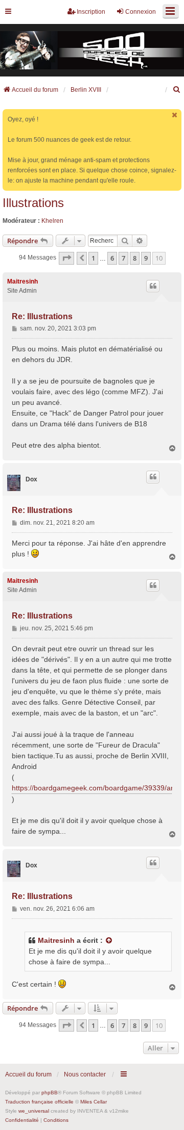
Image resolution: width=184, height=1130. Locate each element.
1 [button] (93, 258)
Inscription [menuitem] (91, 11)
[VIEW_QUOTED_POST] (109, 940)
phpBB (49, 1092)
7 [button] (123, 258)
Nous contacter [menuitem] (85, 1074)
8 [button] (134, 258)
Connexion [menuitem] (140, 11)
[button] (66, 258)
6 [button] (112, 258)
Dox (31, 479)
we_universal (33, 1111)
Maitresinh (22, 281)
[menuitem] (176, 89)
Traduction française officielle (39, 1102)
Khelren (52, 220)
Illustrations (33, 203)
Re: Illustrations (42, 316)
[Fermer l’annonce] (174, 115)
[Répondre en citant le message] (152, 286)
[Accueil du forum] (92, 50)
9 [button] (146, 258)
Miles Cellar (93, 1102)
